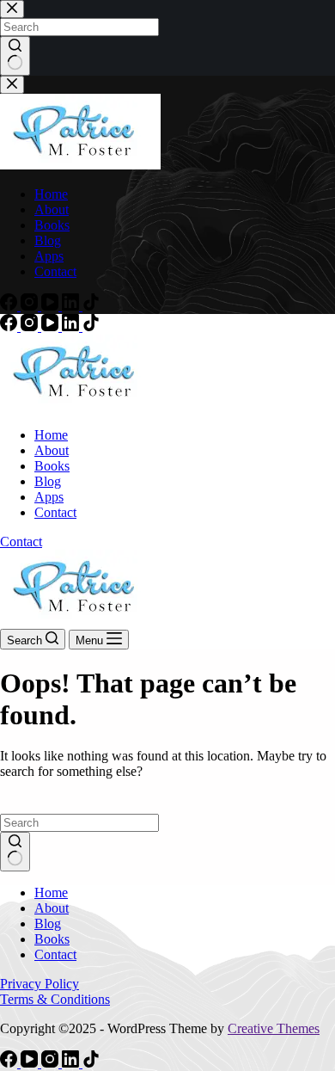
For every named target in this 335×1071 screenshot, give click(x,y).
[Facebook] (10, 326)
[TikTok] (91, 326)
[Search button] (15, 851)
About (51, 450)
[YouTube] (51, 326)
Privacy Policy (39, 983)
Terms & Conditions (55, 999)
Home (51, 435)
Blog (47, 481)
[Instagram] (31, 326)
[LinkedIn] (72, 326)
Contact (55, 512)
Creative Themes (274, 1028)
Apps (49, 496)
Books (52, 466)
